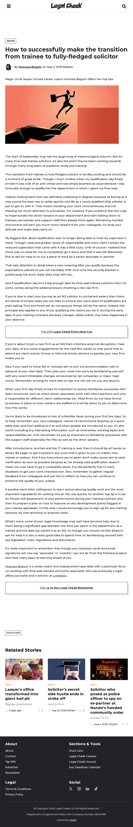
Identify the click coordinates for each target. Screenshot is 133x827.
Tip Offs (10, 761)
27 (83, 710)
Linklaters (59, 575)
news (8, 685)
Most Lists (76, 750)
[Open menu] (8, 6)
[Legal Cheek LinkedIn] (87, 788)
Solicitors (13, 633)
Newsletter (12, 772)
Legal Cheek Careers (82, 756)
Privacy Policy (14, 794)
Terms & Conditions (18, 789)
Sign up (66, 587)
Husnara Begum (30, 67)
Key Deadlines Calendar (84, 767)
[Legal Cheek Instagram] (79, 788)
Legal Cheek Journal (82, 761)
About (9, 750)
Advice (11, 41)
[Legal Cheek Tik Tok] (96, 788)
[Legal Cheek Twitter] (70, 788)
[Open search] (124, 6)
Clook (73, 820)
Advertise (11, 767)
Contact (10, 756)
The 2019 (66, 331)
